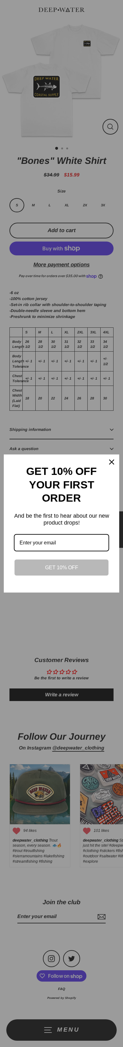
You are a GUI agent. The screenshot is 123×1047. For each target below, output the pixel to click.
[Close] (111, 462)
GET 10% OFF (61, 567)
